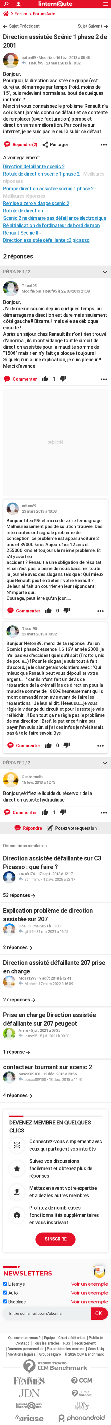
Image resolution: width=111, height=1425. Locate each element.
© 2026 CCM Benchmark (84, 1354)
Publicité (96, 1338)
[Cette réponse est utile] (45, 379)
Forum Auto (44, 13)
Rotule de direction (23, 211)
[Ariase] (29, 1418)
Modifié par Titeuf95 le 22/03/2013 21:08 (55, 291)
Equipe (49, 1338)
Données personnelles (25, 1349)
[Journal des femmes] (29, 1381)
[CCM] (82, 1381)
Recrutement (85, 1343)
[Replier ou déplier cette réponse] (105, 272)
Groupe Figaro (50, 1354)
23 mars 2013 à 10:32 (63, 63)
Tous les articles (46, 1343)
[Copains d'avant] (29, 1406)
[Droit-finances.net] (82, 1393)
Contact (22, 1343)
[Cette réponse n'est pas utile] (63, 379)
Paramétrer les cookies (65, 1349)
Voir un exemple (89, 1284)
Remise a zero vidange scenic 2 (36, 203)
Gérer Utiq (96, 1349)
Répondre (32, 828)
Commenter (24, 379)
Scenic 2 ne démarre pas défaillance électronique (54, 218)
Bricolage (16, 1302)
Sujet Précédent (24, 26)
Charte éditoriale (71, 1338)
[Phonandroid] (82, 1418)
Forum (20, 13)
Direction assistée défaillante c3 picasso (46, 240)
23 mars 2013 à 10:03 (39, 511)
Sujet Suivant (90, 26)
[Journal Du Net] (29, 1393)
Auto (12, 1293)
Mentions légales (21, 1354)
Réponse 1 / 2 (16, 271)
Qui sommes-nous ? (24, 1338)
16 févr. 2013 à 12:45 (38, 782)
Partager (59, 144)
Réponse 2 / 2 (16, 762)
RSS (66, 1343)
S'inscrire (55, 1239)
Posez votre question (76, 828)
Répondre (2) (24, 144)
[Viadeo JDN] (82, 1406)
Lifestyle (16, 1284)
